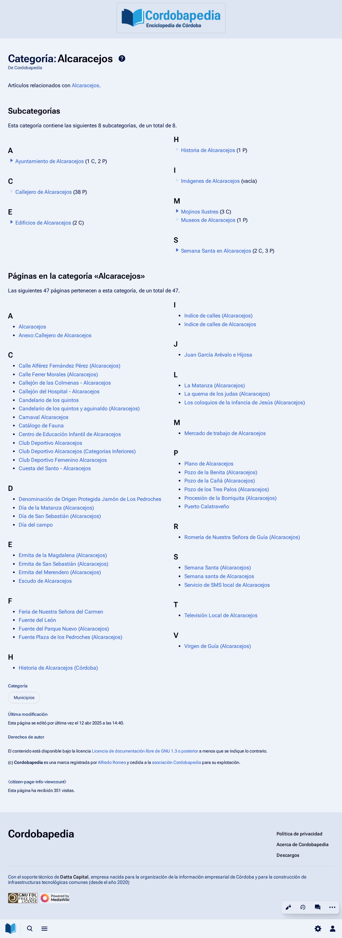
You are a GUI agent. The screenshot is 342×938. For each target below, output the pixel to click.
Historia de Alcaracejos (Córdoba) (58, 668)
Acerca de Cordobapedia (303, 844)
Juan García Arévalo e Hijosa (218, 355)
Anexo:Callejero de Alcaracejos (55, 335)
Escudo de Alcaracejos (45, 581)
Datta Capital (74, 877)
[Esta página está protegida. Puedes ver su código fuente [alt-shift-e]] (288, 907)
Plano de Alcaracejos (208, 463)
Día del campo (36, 525)
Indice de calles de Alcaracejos (220, 324)
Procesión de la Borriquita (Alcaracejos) (230, 498)
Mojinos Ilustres (199, 212)
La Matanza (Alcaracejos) (214, 385)
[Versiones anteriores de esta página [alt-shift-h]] (303, 907)
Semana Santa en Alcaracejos (216, 251)
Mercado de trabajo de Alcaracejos (225, 433)
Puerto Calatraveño (206, 506)
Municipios (24, 697)
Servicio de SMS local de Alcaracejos (227, 585)
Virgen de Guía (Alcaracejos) (217, 646)
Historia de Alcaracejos (208, 150)
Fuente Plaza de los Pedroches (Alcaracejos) (70, 637)
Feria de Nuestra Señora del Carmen (61, 612)
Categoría (17, 685)
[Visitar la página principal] (10, 928)
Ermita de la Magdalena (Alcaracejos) (63, 555)
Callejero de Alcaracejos (43, 192)
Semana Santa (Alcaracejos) (217, 567)
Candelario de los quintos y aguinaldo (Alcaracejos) (79, 408)
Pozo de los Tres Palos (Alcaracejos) (226, 489)
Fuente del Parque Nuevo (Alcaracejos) (64, 629)
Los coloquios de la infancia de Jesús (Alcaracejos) (244, 402)
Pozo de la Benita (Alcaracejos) (220, 472)
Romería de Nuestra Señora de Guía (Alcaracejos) (242, 537)
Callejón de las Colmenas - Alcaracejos (65, 383)
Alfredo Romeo (112, 762)
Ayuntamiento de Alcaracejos (49, 161)
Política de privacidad (299, 833)
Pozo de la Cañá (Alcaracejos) (219, 481)
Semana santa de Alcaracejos (219, 576)
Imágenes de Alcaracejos (210, 181)
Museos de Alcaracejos (208, 220)
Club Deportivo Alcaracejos (50, 443)
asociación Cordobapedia (176, 762)
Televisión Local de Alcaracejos (221, 615)
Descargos (288, 855)
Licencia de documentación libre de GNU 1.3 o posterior (145, 751)
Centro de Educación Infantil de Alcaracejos (70, 434)
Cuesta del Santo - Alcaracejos (55, 468)
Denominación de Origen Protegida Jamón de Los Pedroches (90, 499)
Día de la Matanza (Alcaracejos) (56, 508)
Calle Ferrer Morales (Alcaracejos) (58, 374)
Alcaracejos (85, 85)
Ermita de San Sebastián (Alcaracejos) (63, 564)
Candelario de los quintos (49, 400)
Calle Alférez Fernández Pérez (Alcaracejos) (69, 366)
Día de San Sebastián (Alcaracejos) (60, 516)
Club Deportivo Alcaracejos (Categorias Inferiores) (77, 451)
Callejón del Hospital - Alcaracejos (59, 391)
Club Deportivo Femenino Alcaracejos (63, 460)
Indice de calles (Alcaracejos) (218, 315)
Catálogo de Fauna (41, 425)
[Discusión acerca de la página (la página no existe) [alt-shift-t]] (317, 907)
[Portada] (171, 18)
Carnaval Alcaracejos (43, 417)
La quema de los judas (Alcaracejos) (227, 394)
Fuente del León (37, 620)
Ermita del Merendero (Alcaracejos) (60, 572)
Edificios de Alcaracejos (43, 223)
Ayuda (122, 58)
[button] (11, 160)
